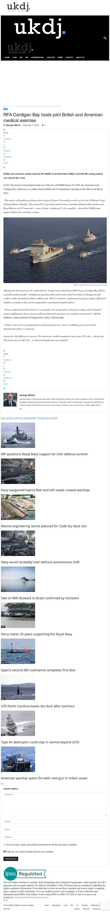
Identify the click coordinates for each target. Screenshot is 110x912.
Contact (69, 57)
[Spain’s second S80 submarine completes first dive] (55, 651)
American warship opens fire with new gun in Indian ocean (44, 778)
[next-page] (3, 784)
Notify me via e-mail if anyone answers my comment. (29, 851)
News (47, 905)
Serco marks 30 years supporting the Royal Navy (36, 634)
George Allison (13, 125)
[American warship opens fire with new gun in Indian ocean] (55, 759)
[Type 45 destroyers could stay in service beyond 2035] (55, 723)
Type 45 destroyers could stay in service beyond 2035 (40, 742)
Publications (95, 905)
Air (21, 57)
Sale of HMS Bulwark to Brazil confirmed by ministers (40, 598)
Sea (26, 57)
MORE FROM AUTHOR (42, 418)
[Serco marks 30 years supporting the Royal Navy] (55, 615)
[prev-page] (1, 784)
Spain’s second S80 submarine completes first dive (38, 670)
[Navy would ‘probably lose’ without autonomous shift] (55, 543)
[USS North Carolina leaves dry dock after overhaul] (55, 687)
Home (7, 57)
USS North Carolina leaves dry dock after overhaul (37, 706)
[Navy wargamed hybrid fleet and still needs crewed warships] (55, 471)
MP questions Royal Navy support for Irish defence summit (44, 454)
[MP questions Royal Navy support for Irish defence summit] (55, 435)
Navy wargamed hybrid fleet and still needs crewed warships (45, 490)
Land (14, 57)
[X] (21, 409)
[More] (55, 167)
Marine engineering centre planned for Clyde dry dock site (43, 526)
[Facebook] (4, 900)
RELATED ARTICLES (14, 418)
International (37, 57)
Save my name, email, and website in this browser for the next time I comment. (41, 844)
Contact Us (97, 909)
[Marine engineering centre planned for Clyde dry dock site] (55, 507)
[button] (105, 38)
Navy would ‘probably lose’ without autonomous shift (40, 562)
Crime (60, 57)
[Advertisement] (55, 82)
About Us (80, 57)
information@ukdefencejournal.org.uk (31, 897)
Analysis (51, 57)
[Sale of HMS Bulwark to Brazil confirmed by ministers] (55, 579)
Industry (77, 909)
